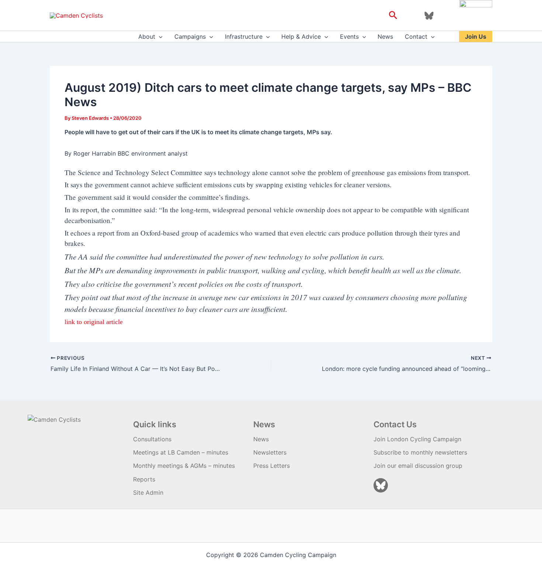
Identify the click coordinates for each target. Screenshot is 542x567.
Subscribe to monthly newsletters (420, 452)
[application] (159, 36)
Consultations (152, 439)
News (385, 36)
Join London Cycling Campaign (417, 439)
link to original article (94, 322)
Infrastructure (244, 36)
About (146, 36)
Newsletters (269, 452)
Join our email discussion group (418, 465)
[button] (393, 15)
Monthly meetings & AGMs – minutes (184, 465)
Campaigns (190, 36)
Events (349, 36)
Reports (144, 479)
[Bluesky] (429, 15)
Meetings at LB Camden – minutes (180, 452)
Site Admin (148, 492)
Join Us (475, 36)
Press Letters (271, 465)
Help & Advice (301, 36)
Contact (416, 36)
